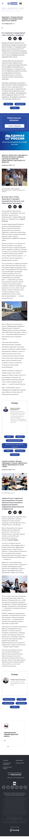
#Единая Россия (9, 699)
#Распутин (15, 454)
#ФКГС (8, 450)
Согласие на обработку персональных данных (14, 822)
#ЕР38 (9, 436)
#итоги (15, 107)
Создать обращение (14, 126)
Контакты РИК (20, 763)
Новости (22, 8)
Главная (4, 8)
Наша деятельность (13, 8)
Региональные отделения (7, 763)
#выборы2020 (20, 104)
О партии (5, 760)
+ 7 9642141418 (14, 775)
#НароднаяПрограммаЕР (14, 440)
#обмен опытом (8, 703)
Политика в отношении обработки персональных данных (14, 820)
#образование (21, 703)
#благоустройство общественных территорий (14, 446)
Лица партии (19, 760)
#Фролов (8, 104)
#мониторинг (20, 450)
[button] (9, 746)
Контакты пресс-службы (7, 767)
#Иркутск (20, 436)
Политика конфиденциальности (14, 818)
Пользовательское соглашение (14, 816)
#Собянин (14, 707)
